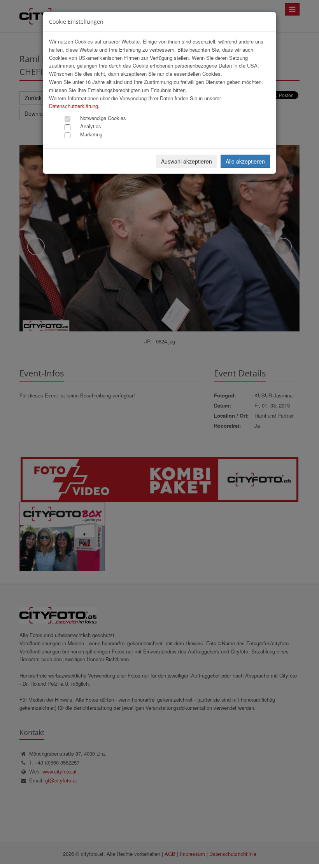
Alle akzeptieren (245, 161)
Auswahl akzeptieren (186, 161)
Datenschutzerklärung (73, 106)
